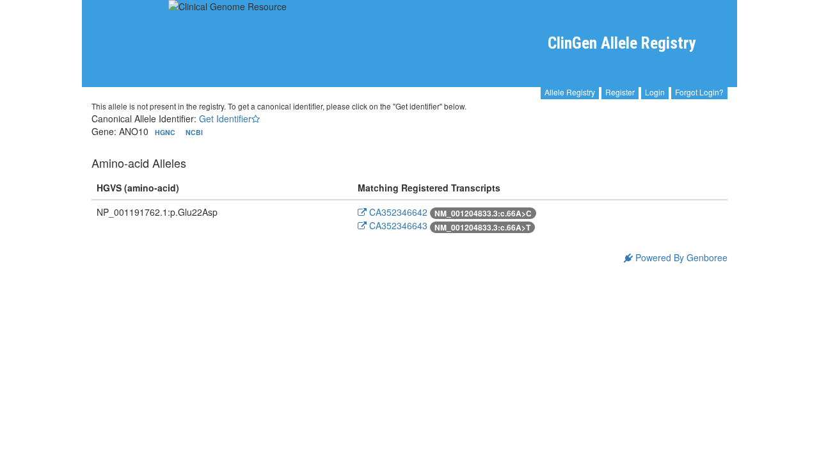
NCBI (194, 132)
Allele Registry (570, 91)
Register (620, 91)
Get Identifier (225, 118)
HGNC (166, 132)
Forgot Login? (699, 91)
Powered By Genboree (680, 257)
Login (655, 91)
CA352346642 (397, 212)
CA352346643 (397, 225)
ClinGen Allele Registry (622, 43)
